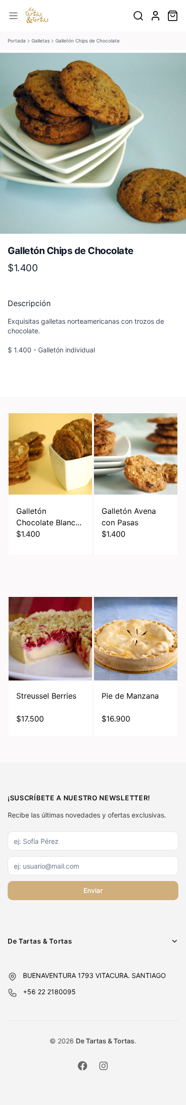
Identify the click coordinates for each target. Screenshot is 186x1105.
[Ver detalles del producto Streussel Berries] (50, 638)
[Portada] (37, 16)
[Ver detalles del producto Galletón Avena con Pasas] (135, 454)
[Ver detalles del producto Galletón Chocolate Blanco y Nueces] (50, 454)
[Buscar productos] (138, 15)
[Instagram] (103, 1065)
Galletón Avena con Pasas (129, 516)
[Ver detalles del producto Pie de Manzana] (135, 638)
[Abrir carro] (172, 15)
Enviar (93, 890)
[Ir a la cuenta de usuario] (155, 15)
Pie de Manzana (130, 696)
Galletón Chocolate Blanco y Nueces (48, 517)
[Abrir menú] (13, 15)
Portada (17, 40)
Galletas (40, 40)
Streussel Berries (46, 696)
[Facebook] (82, 1065)
